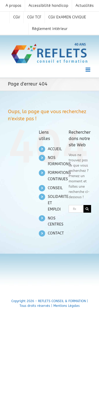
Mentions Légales (66, 306)
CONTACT (56, 233)
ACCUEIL (55, 149)
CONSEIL (55, 188)
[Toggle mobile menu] (88, 69)
